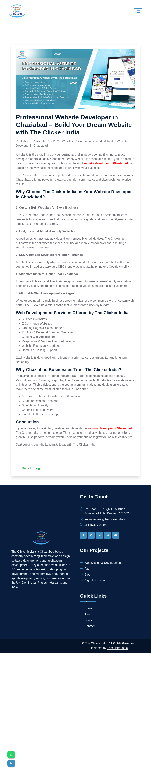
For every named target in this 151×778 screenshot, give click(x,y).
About (88, 614)
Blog (87, 574)
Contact (89, 626)
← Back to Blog (29, 468)
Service (89, 620)
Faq (86, 568)
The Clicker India (96, 643)
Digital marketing (95, 580)
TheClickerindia (117, 647)
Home (88, 608)
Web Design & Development (103, 562)
